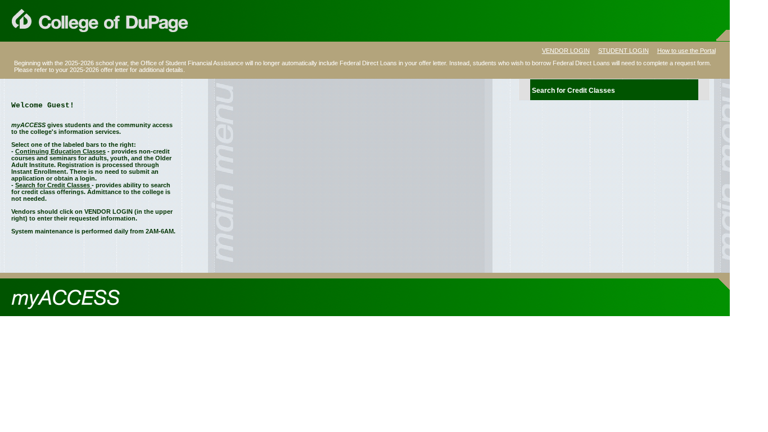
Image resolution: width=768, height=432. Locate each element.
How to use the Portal (686, 50)
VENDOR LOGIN (566, 50)
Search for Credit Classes (573, 90)
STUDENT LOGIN (623, 50)
